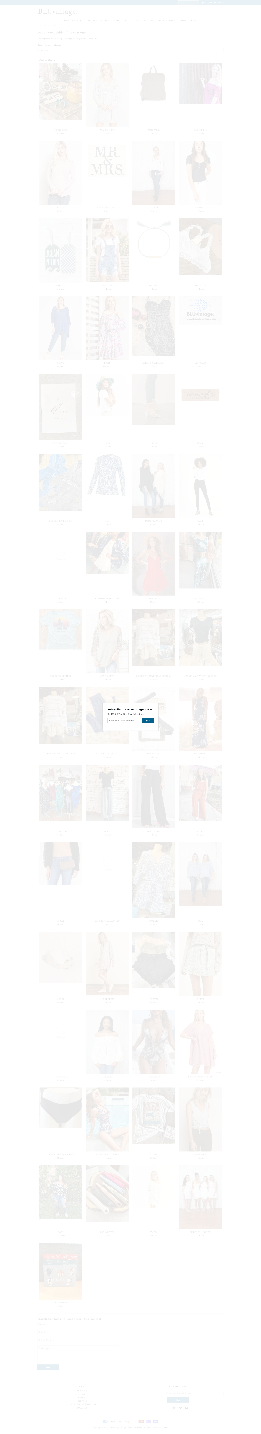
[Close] (156, 705)
